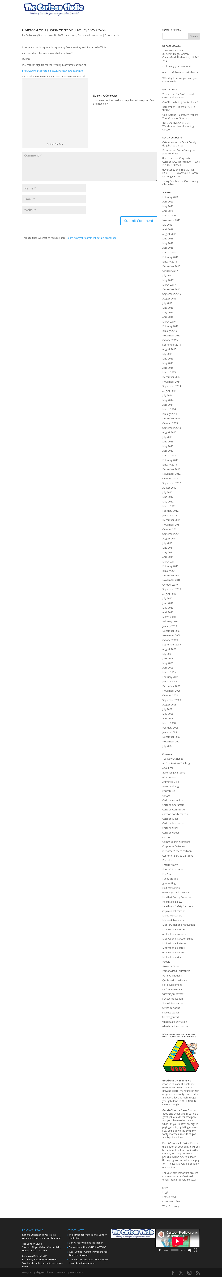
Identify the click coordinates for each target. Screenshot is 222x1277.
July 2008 (167, 709)
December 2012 (171, 469)
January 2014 (169, 414)
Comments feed (171, 1201)
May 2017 (167, 280)
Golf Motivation (171, 888)
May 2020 (167, 206)
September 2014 (171, 386)
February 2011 (170, 566)
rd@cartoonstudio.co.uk (183, 1179)
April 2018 (167, 247)
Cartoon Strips (170, 828)
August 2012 (169, 487)
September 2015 (171, 344)
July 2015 (167, 354)
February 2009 (170, 677)
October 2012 (170, 478)
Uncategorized (170, 1017)
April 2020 (167, 211)
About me (167, 767)
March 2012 (169, 506)
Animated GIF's (170, 781)
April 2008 (167, 718)
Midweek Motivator (173, 920)
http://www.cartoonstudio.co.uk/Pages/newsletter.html (52, 70)
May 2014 (167, 400)
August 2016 (169, 298)
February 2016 (170, 326)
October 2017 (170, 270)
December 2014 (171, 377)
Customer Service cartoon (177, 851)
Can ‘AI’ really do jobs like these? (180, 102)
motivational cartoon (174, 934)
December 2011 (171, 520)
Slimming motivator (173, 994)
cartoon (166, 795)
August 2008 (169, 704)
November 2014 (171, 381)
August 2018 (169, 234)
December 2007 (171, 736)
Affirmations (169, 777)
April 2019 (167, 229)
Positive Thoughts (172, 975)
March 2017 (169, 284)
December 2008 (171, 686)
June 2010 (167, 603)
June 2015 (167, 358)
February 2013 (170, 460)
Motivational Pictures (174, 943)
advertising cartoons (173, 772)
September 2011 (171, 533)
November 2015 (171, 335)
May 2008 (167, 713)
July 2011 (167, 543)
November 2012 (171, 473)
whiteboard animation (174, 1021)
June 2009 (167, 658)
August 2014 (169, 390)
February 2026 (170, 197)
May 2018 (167, 243)
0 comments (112, 35)
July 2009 (167, 654)
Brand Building (170, 786)
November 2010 (171, 580)
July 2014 (167, 395)
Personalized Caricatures (176, 970)
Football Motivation (173, 869)
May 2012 (167, 501)
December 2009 (171, 630)
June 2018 (167, 238)
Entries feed (169, 1197)
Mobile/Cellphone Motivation (178, 924)
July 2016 (167, 303)
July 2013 (167, 437)
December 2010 (171, 575)
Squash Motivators (172, 1003)
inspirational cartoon (173, 911)
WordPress (76, 1272)
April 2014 (167, 404)
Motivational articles (173, 929)
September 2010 (171, 589)
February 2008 (170, 727)
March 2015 (169, 372)
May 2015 (167, 363)
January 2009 (169, 681)
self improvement (172, 989)
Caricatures (168, 791)
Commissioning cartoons (176, 841)
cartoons (71, 35)
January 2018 (169, 261)
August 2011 (169, 538)
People (166, 961)
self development (172, 984)
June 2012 (167, 496)
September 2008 (171, 700)
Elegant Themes (45, 1272)
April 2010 (167, 612)
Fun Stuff (167, 874)
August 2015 (169, 349)
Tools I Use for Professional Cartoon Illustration (178, 95)
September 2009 (171, 644)
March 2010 (169, 617)
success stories (171, 1012)
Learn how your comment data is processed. (92, 237)
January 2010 (169, 626)
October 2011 (170, 529)
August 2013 (169, 432)
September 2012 (171, 483)
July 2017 (167, 275)
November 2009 (171, 635)
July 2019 (167, 224)
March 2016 (169, 321)
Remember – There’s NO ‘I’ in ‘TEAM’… (88, 1247)
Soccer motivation (172, 998)
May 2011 (167, 552)
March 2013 (169, 455)
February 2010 (170, 621)
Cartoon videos (171, 832)
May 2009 (167, 663)
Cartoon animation (172, 800)
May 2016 (167, 312)
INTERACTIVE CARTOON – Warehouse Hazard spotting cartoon (178, 126)
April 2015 (167, 367)
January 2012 (169, 515)
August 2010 (169, 593)
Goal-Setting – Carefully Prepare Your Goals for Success (180, 116)
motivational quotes (173, 952)
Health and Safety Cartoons (177, 906)
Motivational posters (174, 947)
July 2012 (167, 492)
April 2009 (167, 667)
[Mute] (189, 1250)
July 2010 (167, 598)
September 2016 (171, 293)
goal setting (169, 883)
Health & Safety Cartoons (176, 897)
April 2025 (167, 201)
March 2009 (169, 672)
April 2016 (167, 317)
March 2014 (169, 409)
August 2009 (169, 649)
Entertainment (170, 864)
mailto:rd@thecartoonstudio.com (180, 72)
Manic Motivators (172, 915)
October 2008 (170, 695)
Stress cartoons (171, 1007)
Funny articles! (170, 878)
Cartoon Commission (174, 809)
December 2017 (171, 266)
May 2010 (167, 607)
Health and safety (172, 901)
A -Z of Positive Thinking (176, 763)
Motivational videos (173, 957)
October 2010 (170, 584)
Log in (165, 1192)
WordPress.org (170, 1206)
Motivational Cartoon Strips (177, 938)
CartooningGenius (35, 35)
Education (167, 860)
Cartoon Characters (173, 804)
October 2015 (170, 340)
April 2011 (167, 557)
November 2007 (171, 741)
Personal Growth (171, 966)
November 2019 (171, 220)
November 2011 (171, 524)
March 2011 (169, 561)
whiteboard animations (175, 1026)
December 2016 (171, 289)
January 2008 (169, 732)
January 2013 (169, 464)
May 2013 (167, 446)
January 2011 (169, 570)
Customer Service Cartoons (177, 855)
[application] (177, 1241)
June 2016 (167, 307)
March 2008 (169, 723)
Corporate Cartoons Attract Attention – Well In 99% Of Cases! (181, 162)
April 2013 (167, 450)
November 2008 (171, 690)
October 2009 (170, 640)
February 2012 (170, 510)
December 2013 (171, 418)
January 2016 (169, 330)
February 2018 (170, 257)
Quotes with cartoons (90, 35)
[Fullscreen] (195, 1250)
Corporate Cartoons (173, 846)
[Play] (160, 1250)
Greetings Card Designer (176, 892)
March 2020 (169, 215)
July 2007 (167, 746)
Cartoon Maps (170, 818)
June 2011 (167, 547)
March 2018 (169, 252)
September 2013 (171, 427)
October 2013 (170, 423)
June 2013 (167, 441)
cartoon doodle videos (175, 814)
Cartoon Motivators (173, 823)
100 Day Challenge (172, 758)
